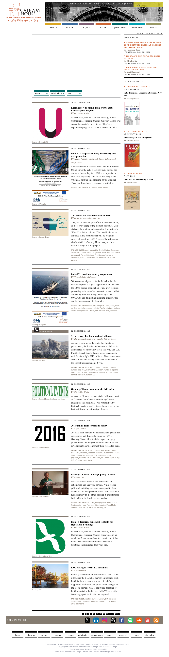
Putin (73, 372)
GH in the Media (81, 113)
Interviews (46, 332)
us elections (91, 257)
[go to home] (23, 21)
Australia (88, 250)
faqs (136, 635)
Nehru (85, 507)
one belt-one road (102, 310)
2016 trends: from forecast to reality (89, 425)
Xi (105, 507)
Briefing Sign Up (114, 4)
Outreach (123, 635)
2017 (92, 450)
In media (87, 4)
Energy (105, 367)
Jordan (100, 370)
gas (97, 601)
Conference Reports (138, 87)
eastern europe (91, 599)
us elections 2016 (104, 257)
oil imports (80, 604)
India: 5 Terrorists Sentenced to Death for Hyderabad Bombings (92, 523)
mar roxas (106, 252)
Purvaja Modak (91, 159)
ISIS (83, 370)
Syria (110, 372)
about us (31, 635)
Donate (129, 4)
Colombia (114, 250)
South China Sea (93, 458)
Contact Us (99, 4)
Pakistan (92, 507)
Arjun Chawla (80, 428)
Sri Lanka (105, 458)
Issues (103, 27)
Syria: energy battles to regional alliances (91, 336)
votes (85, 460)
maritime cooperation (79, 310)
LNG (73, 604)
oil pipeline (114, 370)
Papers (105, 188)
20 (97, 614)
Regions (86, 27)
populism (74, 458)
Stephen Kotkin (133, 140)
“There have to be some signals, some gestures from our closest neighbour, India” (143, 45)
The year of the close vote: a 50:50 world (91, 215)
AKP (87, 367)
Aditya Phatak (77, 162)
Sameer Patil (79, 159)
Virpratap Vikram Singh (106, 338)
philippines (89, 255)
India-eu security (87, 308)
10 (94, 614)
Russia (84, 372)
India (112, 306)
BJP (87, 502)
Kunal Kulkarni (105, 159)
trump (82, 257)
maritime (116, 308)
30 (100, 614)
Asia (102, 450)
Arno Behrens (80, 570)
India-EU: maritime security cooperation (91, 274)
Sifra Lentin (132, 60)
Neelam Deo (95, 218)
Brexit (101, 250)
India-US (99, 453)
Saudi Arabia (93, 372)
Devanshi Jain (80, 218)
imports (102, 601)
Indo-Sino (95, 505)
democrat (75, 252)
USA (80, 460)
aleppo (92, 367)
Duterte (83, 252)
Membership (75, 4)
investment (108, 453)
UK (72, 460)
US (94, 375)
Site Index (149, 635)
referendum (108, 255)
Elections (90, 252)
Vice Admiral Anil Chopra (85, 277)
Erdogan (112, 367)
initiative (109, 308)
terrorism (81, 375)
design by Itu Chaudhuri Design (105, 647)
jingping (102, 505)
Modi (73, 455)
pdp (112, 252)
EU (86, 188)
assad (98, 367)
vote (113, 257)
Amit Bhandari (133, 72)
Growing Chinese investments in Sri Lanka (92, 389)
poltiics (110, 455)
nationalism (80, 455)
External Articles (137, 131)
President (98, 255)
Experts (69, 27)
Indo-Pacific (100, 308)
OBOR (91, 310)
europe (74, 370)
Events (153, 27)
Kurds (106, 370)
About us (53, 27)
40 (104, 614)
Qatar (78, 372)
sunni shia (103, 372)
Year (70, 93)
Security (113, 310)
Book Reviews (134, 173)
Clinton (107, 250)
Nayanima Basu (133, 49)
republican (75, 257)
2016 (87, 450)
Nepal (88, 455)
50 (107, 614)
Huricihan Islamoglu (83, 338)
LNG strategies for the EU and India (89, 567)
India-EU (114, 601)
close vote (75, 453)
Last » (117, 614)
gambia (98, 252)
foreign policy (100, 502)
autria (95, 250)
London (116, 453)
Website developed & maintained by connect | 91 (88, 649)
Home (17, 635)
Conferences (137, 27)
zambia (74, 260)
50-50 (97, 450)
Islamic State (91, 370)
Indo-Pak (86, 505)
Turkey (89, 375)
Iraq (79, 370)
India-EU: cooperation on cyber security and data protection (93, 155)
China (113, 450)
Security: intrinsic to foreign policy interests (93, 474)
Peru (82, 255)
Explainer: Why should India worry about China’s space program (92, 109)
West (90, 460)
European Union (95, 188)
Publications (120, 27)
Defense (88, 306)
